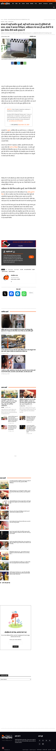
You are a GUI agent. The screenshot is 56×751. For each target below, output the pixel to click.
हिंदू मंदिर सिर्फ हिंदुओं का (12, 271)
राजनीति (21, 397)
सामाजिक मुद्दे (3, 397)
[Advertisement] (8, 444)
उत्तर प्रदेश (21, 269)
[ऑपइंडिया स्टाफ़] (6, 278)
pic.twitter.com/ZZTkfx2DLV (16, 121)
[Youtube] (55, 1)
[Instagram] (49, 1)
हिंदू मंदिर (33, 269)
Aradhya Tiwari (22, 405)
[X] (52, 1)
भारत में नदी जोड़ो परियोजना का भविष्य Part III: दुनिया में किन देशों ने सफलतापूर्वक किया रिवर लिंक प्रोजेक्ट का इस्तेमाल (19, 562)
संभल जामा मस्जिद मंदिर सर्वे (27, 269)
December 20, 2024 (23, 124)
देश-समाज (5, 19)
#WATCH (9, 109)
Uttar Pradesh (16, 269)
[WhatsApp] (53, 1)
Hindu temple (10, 269)
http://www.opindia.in (15, 277)
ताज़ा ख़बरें (3, 478)
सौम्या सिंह (2, 407)
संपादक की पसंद (10, 21)
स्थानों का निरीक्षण (13, 147)
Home (2, 19)
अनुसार (8, 130)
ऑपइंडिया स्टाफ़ (33, 36)
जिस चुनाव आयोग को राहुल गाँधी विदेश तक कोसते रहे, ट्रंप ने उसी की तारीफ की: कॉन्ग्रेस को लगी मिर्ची (31, 418)
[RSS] (50, 1)
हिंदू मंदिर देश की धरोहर (4, 271)
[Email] (21, 63)
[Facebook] (47, 1)
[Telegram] (18, 63)
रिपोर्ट (6, 21)
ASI (6, 269)
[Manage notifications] (3, 748)
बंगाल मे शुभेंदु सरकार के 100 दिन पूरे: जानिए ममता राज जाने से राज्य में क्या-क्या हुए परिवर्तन (12, 427)
